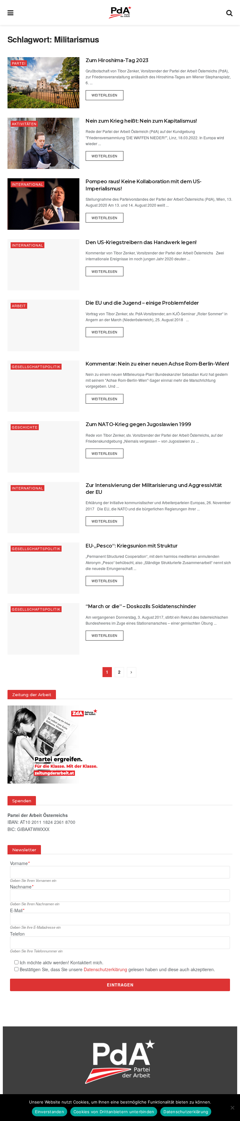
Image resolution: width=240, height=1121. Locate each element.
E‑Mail (17, 910)
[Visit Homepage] (120, 12)
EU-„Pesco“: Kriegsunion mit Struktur (132, 546)
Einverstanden (49, 1111)
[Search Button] (229, 12)
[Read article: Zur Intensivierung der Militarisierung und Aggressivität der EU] (43, 507)
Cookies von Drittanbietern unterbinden (113, 1111)
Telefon (17, 934)
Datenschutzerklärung (105, 969)
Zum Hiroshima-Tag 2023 (117, 60)
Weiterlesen (107, 93)
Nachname (21, 886)
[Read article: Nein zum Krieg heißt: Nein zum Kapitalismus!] (43, 143)
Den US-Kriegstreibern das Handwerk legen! (141, 242)
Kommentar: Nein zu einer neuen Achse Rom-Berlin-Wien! (157, 364)
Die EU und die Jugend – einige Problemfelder (142, 303)
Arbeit (19, 305)
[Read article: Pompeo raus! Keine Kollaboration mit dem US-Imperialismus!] (43, 203)
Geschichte (25, 427)
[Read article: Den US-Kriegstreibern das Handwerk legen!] (43, 264)
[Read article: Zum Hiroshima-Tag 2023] (43, 82)
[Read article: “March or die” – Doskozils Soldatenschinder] (43, 628)
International (27, 184)
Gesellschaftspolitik (36, 366)
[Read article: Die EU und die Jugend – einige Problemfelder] (43, 325)
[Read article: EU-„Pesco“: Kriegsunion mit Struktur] (43, 568)
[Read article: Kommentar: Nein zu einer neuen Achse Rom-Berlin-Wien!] (43, 386)
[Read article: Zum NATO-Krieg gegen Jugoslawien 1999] (43, 446)
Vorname (19, 863)
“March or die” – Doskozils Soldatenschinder (141, 606)
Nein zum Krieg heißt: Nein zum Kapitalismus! (141, 121)
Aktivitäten (24, 123)
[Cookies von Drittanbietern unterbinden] (232, 1107)
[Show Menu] (10, 12)
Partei (19, 63)
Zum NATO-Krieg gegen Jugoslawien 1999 (138, 424)
